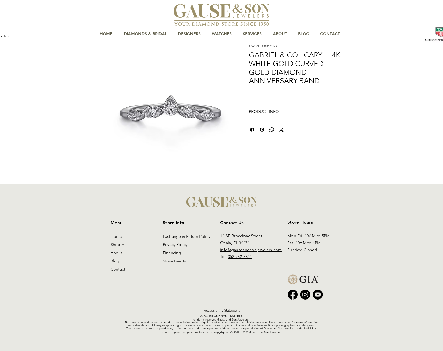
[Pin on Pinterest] (262, 130)
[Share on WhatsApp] (272, 130)
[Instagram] (305, 295)
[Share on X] (281, 130)
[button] (423, 21)
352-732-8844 (240, 256)
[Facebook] (293, 295)
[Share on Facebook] (252, 130)
